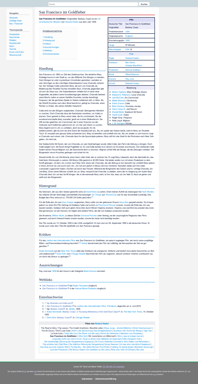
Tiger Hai (147, 330)
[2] (80, 243)
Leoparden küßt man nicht (63, 338)
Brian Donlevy (118, 106)
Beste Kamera (90, 271)
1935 (127, 40)
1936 (54, 271)
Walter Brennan (119, 100)
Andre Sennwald (46, 250)
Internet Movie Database (86, 288)
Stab (131, 53)
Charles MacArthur (133, 65)
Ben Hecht (130, 62)
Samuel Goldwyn (132, 69)
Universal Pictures (89, 215)
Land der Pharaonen (59, 349)
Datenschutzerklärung (105, 378)
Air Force (99, 341)
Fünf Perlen (105, 346)
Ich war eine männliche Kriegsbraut (135, 344)
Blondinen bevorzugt (143, 346)
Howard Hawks (132, 57)
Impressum (87, 378)
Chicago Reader (78, 253)
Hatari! (82, 349)
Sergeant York (134, 338)
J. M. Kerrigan (118, 123)
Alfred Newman (132, 74)
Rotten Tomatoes (80, 285)
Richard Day (111, 194)
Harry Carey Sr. (119, 108)
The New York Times (133, 311)
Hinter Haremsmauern (142, 327)
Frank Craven (118, 103)
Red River (63, 344)
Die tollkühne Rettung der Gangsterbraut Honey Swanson (94, 344)
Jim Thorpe (96, 194)
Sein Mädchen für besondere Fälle (111, 338)
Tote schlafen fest (50, 344)
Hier (35, 371)
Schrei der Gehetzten (109, 333)
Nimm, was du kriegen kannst (130, 336)
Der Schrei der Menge (132, 330)
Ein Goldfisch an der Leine (98, 349)
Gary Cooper (67, 202)
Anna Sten (123, 202)
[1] (92, 197)
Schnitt (112, 83)
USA (127, 31)
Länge (111, 44)
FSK (127, 49)
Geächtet (109, 341)
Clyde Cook (117, 114)
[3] (48, 245)
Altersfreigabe (115, 49)
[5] (70, 256)
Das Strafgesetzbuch (103, 330)
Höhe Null (82, 336)
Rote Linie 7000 (117, 349)
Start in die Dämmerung (82, 330)
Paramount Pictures (107, 204)
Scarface (117, 330)
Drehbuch (113, 62)
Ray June (129, 78)
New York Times (68, 250)
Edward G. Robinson (121, 94)
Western (57, 21)
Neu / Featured (15, 23)
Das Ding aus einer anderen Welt (54, 346)
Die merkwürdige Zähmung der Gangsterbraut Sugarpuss (69, 341)
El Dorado (130, 349)
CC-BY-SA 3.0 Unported (113, 366)
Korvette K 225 (120, 341)
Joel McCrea (117, 97)
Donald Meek (118, 111)
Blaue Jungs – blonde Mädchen (117, 327)
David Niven (91, 191)
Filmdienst (111, 306)
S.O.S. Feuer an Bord (85, 338)
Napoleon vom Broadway (131, 333)
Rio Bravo (73, 349)
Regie (111, 57)
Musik (111, 74)
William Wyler (58, 215)
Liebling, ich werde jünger (122, 346)
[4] (55, 253)
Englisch (129, 35)
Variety (84, 243)
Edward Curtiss (132, 83)
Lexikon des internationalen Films (60, 240)
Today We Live (70, 333)
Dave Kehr (61, 253)
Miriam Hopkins (119, 91)
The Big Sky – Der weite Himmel (84, 346)
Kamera (112, 78)
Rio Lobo (140, 349)
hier (25, 371)
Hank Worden (148, 191)
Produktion (113, 69)
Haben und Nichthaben (138, 341)
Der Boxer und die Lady (89, 333)
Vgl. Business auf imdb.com (59, 303)
